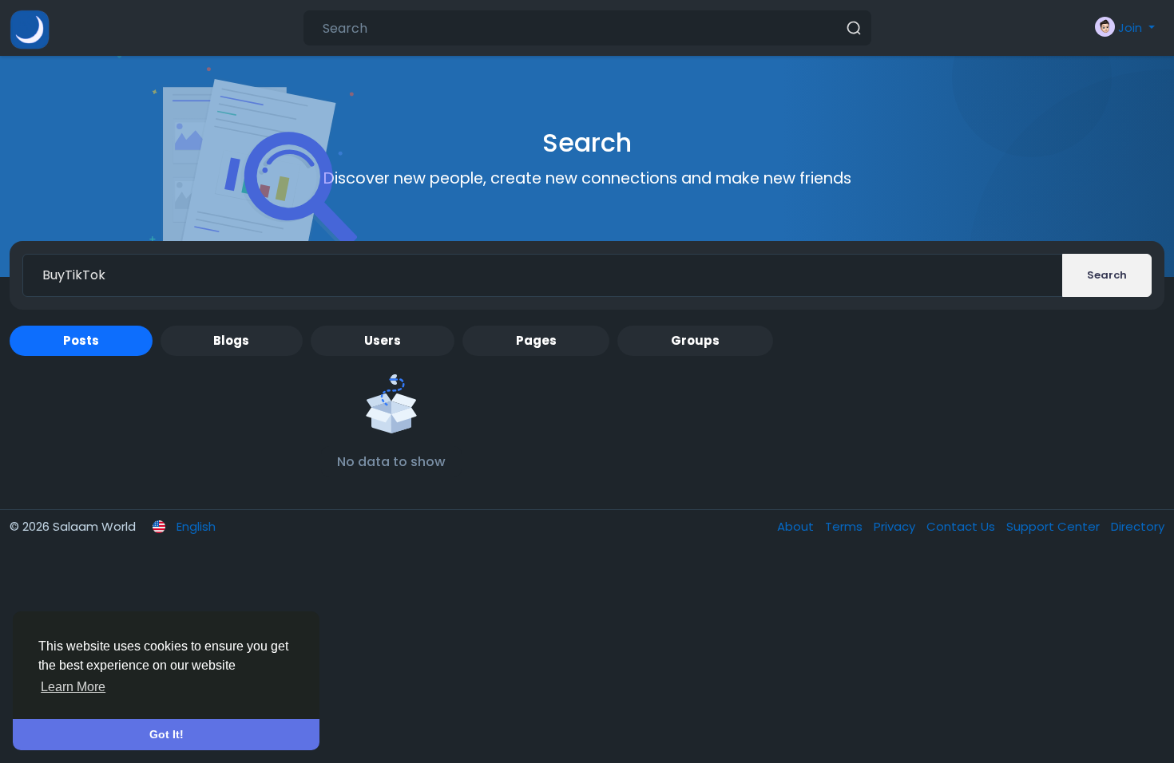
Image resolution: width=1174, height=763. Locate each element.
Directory (1137, 526)
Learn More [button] (73, 687)
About (797, 526)
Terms (845, 526)
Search (1107, 275)
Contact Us (962, 526)
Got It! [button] (166, 734)
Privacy (896, 526)
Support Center (1054, 526)
